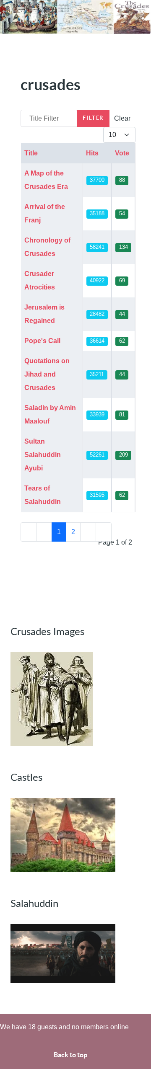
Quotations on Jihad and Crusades (47, 374)
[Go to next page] (88, 532)
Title (31, 153)
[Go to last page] (104, 532)
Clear (122, 118)
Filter (93, 118)
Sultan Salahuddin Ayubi (42, 455)
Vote (122, 153)
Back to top (71, 1055)
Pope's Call (42, 340)
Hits (92, 153)
